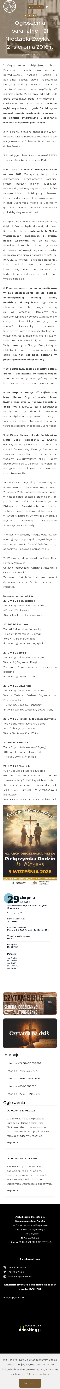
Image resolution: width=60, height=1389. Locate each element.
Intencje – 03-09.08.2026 (21, 1086)
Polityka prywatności (38, 1374)
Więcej (12, 1142)
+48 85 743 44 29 (17, 1267)
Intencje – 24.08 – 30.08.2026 (24, 1063)
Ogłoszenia (30, 16)
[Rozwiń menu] (54, 7)
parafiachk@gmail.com (20, 1276)
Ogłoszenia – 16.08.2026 (22, 1158)
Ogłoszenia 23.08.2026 (21, 1110)
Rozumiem (30, 1383)
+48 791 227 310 (16, 1272)
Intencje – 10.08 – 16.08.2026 (23, 1078)
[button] (30, 845)
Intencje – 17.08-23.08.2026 (22, 1071)
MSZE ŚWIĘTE (35, 7)
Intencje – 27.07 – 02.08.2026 (23, 1094)
